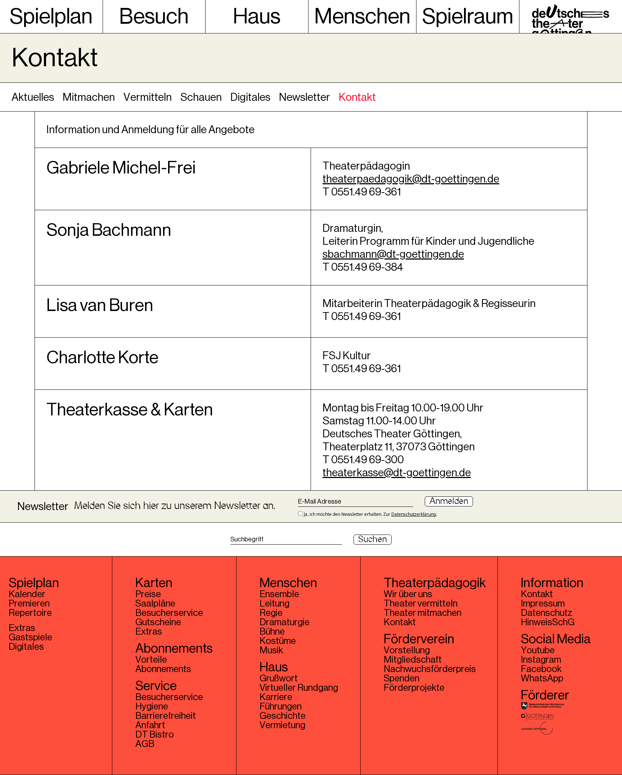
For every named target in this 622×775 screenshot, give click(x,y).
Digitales (250, 97)
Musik (271, 650)
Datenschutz (546, 613)
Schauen (201, 97)
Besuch (154, 16)
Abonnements (163, 669)
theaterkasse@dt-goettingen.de (397, 472)
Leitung (274, 603)
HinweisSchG (547, 622)
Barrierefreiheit (165, 716)
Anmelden (448, 501)
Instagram (541, 659)
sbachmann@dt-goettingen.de (393, 254)
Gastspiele (30, 637)
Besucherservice (169, 613)
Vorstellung (407, 650)
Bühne (272, 631)
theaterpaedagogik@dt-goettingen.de (411, 179)
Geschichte (283, 716)
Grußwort (279, 678)
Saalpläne (155, 603)
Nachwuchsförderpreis (430, 669)
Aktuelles (33, 97)
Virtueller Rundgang (299, 688)
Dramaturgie (285, 622)
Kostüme (278, 641)
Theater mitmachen (422, 613)
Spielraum (467, 16)
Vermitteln (147, 97)
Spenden (401, 678)
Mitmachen (89, 97)
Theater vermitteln (421, 603)
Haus (256, 16)
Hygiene (151, 706)
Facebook (541, 669)
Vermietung (282, 725)
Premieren (29, 603)
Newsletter (304, 97)
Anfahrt (150, 725)
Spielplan (51, 16)
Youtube (538, 650)
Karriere (276, 697)
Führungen (281, 706)
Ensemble (279, 594)
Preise (148, 594)
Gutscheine (158, 622)
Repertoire (30, 613)
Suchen (372, 540)
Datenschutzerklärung (413, 514)
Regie (271, 613)
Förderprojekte (414, 688)
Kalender (27, 594)
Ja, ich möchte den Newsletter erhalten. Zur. (370, 514)
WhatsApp (542, 678)
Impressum (543, 603)
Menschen (362, 16)
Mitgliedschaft (413, 659)
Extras (22, 628)
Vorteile (151, 659)
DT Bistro (154, 734)
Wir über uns (408, 594)
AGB (144, 744)
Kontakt (357, 97)
